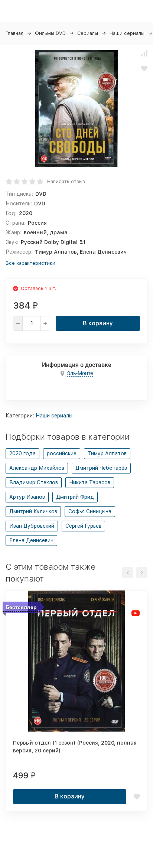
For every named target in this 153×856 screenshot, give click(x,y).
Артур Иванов (27, 497)
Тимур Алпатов (107, 453)
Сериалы (87, 33)
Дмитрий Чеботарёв (101, 468)
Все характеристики (30, 263)
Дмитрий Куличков (33, 511)
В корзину (98, 323)
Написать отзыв (66, 181)
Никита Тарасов (89, 482)
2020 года (22, 453)
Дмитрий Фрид (75, 497)
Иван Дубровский (31, 526)
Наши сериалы (127, 33)
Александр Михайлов (36, 468)
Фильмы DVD (50, 33)
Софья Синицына (89, 511)
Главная (14, 33)
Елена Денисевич (31, 540)
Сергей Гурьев (83, 526)
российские (61, 453)
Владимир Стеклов (33, 482)
